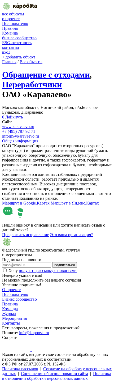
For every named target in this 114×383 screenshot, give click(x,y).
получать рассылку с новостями (48, 270)
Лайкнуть (12, 117)
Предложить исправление (25, 234)
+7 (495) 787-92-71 (18, 131)
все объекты (13, 14)
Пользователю (15, 23)
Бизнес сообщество (19, 299)
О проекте (11, 289)
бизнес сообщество (19, 38)
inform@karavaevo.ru (20, 136)
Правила (10, 28)
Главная (9, 61)
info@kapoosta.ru (34, 332)
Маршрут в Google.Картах (26, 203)
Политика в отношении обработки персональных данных (56, 376)
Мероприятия (14, 318)
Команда (10, 33)
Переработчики (32, 84)
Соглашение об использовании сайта (54, 373)
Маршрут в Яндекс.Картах (75, 203)
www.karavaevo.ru (18, 126)
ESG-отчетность (17, 42)
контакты (10, 47)
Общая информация (20, 141)
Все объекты (31, 61)
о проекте (11, 18)
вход (6, 52)
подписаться (64, 265)
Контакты (11, 323)
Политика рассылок (20, 369)
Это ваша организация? (71, 234)
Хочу (42, 270)
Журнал (9, 313)
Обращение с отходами (46, 74)
